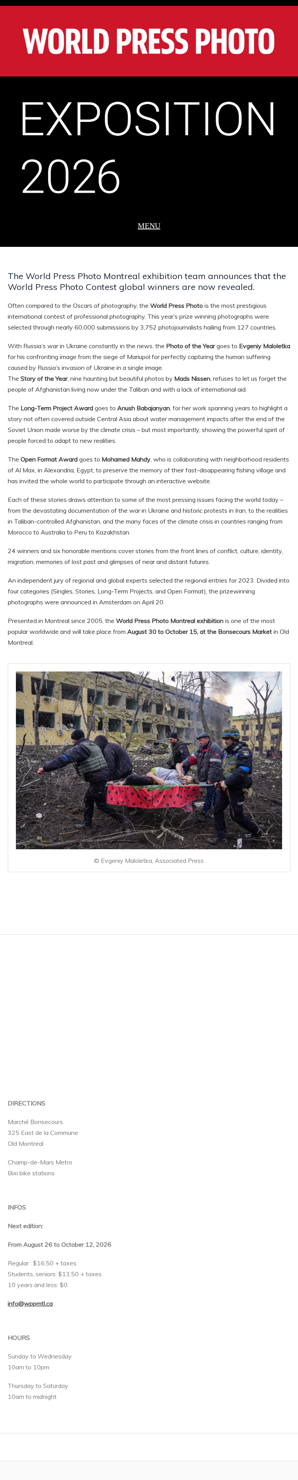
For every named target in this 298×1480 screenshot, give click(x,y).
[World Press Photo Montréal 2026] (149, 110)
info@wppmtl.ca (30, 1303)
